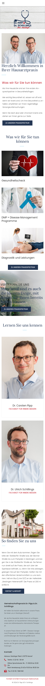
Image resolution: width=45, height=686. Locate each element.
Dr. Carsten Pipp (22, 405)
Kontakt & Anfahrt (13, 591)
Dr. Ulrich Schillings (22, 489)
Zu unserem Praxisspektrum (17, 123)
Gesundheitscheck (13, 180)
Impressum (24, 679)
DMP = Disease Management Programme (20, 219)
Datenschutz (34, 679)
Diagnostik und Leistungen (18, 257)
